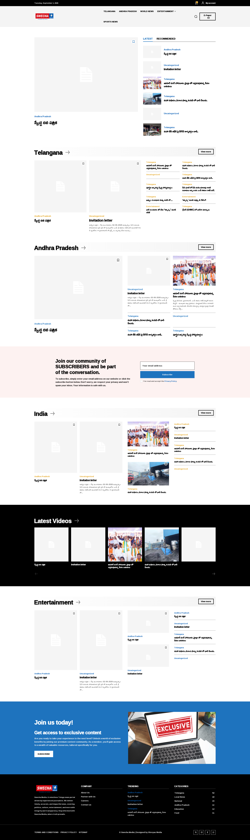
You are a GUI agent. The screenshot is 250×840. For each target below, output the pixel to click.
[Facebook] (207, 832)
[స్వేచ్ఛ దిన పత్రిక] (86, 74)
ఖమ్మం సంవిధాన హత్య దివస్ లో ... (159, 200)
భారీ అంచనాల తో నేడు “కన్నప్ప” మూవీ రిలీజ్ (161, 210)
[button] (196, 16)
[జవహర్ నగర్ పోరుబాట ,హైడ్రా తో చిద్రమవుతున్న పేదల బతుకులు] (152, 83)
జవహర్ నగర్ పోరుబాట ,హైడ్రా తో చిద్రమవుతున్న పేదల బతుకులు (186, 85)
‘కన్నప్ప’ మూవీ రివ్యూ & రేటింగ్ (194, 200)
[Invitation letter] (152, 67)
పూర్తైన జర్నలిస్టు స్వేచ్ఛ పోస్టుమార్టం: (159, 187)
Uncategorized (171, 65)
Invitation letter (172, 69)
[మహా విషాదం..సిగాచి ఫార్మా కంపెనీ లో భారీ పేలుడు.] (152, 98)
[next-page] (213, 574)
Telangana (169, 79)
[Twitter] (195, 832)
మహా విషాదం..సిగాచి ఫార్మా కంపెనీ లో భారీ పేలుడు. (185, 100)
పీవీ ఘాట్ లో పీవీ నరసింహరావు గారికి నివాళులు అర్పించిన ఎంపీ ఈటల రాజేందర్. (198, 188)
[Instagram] (201, 832)
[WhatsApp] (213, 832)
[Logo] (68, 16)
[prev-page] (36, 574)
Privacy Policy (170, 381)
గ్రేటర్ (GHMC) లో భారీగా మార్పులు (196, 209)
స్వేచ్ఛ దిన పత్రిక (45, 122)
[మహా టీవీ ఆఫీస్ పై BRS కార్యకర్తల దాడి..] (152, 129)
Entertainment (189, 196)
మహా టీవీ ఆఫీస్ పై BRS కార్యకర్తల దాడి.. (181, 131)
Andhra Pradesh (42, 116)
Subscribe (167, 374)
